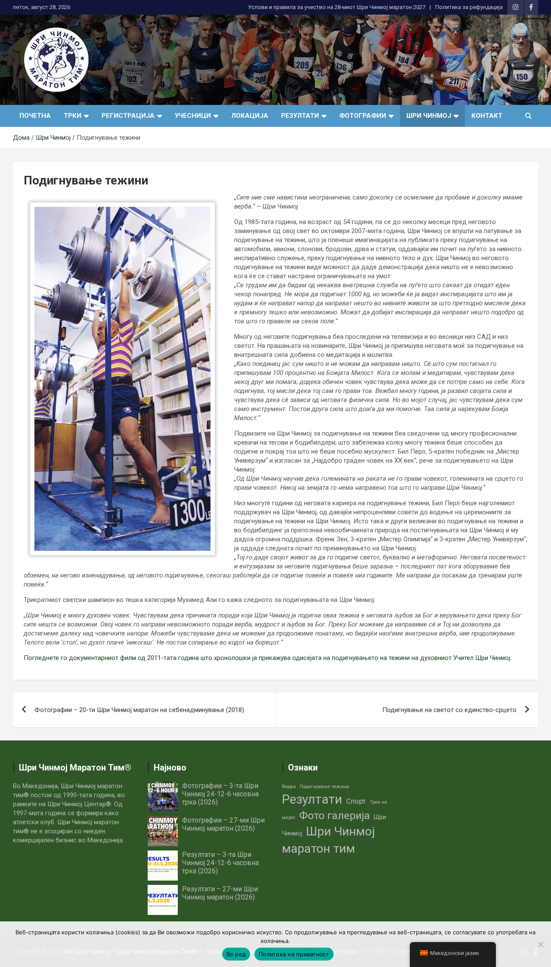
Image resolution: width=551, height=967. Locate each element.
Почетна (35, 116)
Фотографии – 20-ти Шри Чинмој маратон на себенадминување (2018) (139, 710)
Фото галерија (334, 815)
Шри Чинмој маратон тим (328, 840)
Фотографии (362, 116)
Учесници (193, 116)
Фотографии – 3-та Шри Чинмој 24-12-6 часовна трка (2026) (220, 794)
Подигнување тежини (324, 786)
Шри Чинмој (428, 116)
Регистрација (128, 116)
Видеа (289, 786)
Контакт (486, 116)
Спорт (356, 801)
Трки (72, 116)
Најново (170, 767)
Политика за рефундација (469, 7)
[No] (540, 944)
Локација (249, 116)
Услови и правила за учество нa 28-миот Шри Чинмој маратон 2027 (336, 7)
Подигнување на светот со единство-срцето (449, 710)
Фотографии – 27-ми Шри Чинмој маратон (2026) (223, 824)
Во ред (236, 954)
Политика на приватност (294, 954)
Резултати (300, 116)
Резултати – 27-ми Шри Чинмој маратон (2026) (220, 893)
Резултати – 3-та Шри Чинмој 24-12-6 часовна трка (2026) (220, 862)
